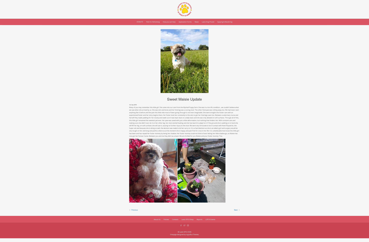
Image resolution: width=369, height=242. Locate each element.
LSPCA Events (210, 219)
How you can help (169, 22)
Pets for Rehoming (153, 22)
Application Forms (185, 22)
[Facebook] (181, 225)
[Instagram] (187, 225)
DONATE (140, 22)
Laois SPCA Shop (187, 219)
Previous (134, 210)
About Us (157, 219)
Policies (166, 219)
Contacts (175, 219)
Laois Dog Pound (208, 22)
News (197, 22)
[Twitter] (184, 225)
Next (236, 210)
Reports (199, 219)
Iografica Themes (192, 234)
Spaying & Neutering (224, 22)
